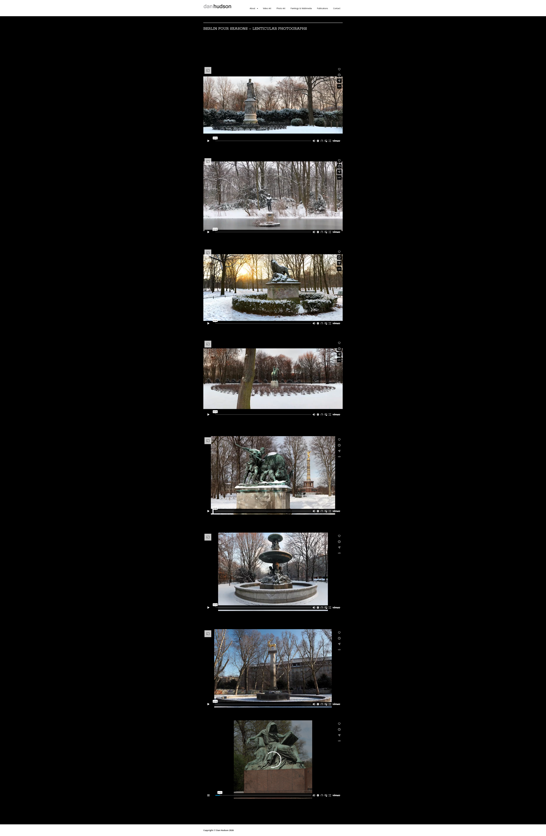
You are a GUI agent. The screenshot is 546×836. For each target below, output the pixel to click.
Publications (322, 8)
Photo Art (280, 8)
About (252, 8)
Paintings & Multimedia (301, 8)
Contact (336, 8)
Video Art (267, 8)
